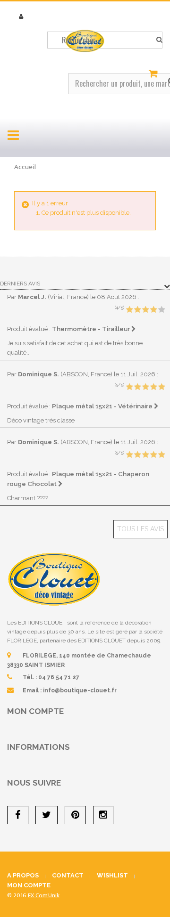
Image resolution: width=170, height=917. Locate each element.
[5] (161, 310)
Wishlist (112, 875)
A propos (23, 875)
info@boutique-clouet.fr (80, 690)
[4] (153, 310)
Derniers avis (20, 283)
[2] (137, 310)
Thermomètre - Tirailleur (91, 329)
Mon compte (35, 711)
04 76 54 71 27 (58, 677)
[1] (129, 310)
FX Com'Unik (44, 895)
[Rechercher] (159, 40)
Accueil (25, 167)
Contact (68, 875)
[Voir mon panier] (154, 74)
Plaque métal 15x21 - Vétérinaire (103, 406)
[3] (145, 310)
